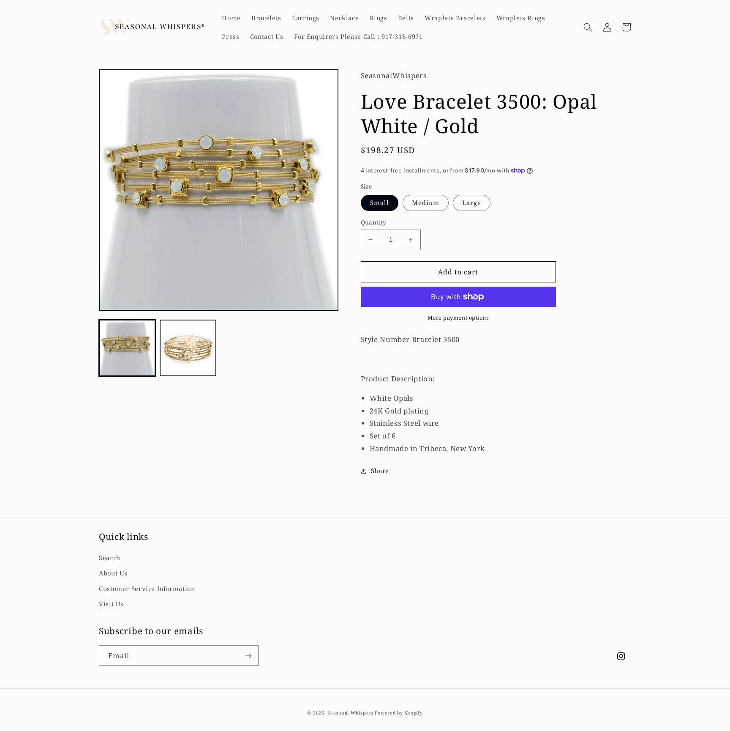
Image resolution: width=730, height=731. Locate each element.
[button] (587, 27)
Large (471, 202)
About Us (113, 573)
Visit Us (111, 604)
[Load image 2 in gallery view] (188, 348)
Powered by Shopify (398, 713)
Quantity (374, 222)
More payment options (458, 317)
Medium (425, 202)
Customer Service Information (147, 588)
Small (379, 202)
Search (109, 557)
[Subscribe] (248, 655)
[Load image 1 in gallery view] (127, 348)
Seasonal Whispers (350, 713)
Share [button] (380, 470)
